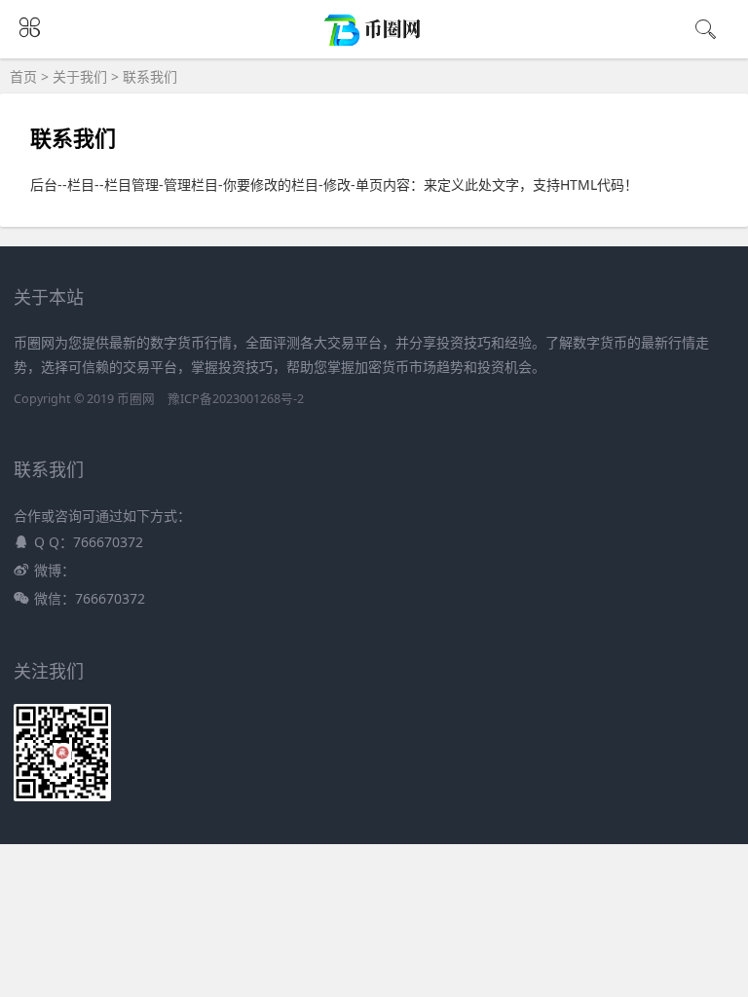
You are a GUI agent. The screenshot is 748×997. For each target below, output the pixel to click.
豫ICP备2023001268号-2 (236, 398)
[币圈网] (374, 43)
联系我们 (150, 76)
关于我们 (80, 76)
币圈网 (136, 398)
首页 (23, 76)
